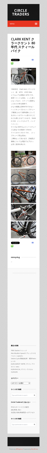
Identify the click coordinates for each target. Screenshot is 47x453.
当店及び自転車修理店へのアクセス (23, 412)
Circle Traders (20, 12)
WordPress (34, 449)
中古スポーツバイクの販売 (20, 407)
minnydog (15, 257)
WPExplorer (19, 449)
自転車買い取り (16, 410)
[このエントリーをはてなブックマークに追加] (33, 60)
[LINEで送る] (12, 63)
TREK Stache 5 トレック (19, 350)
